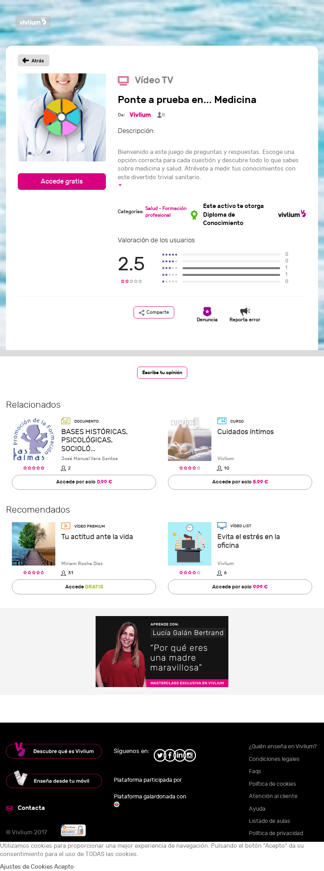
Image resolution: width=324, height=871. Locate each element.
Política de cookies (272, 784)
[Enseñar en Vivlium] (54, 779)
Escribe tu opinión (162, 372)
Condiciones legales (274, 759)
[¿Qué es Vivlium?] (54, 750)
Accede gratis (62, 181)
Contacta (31, 807)
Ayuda (257, 808)
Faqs (255, 771)
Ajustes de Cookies (26, 867)
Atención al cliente (273, 796)
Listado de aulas (269, 821)
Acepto (64, 867)
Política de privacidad (276, 833)
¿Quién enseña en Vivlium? (282, 746)
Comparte (158, 312)
